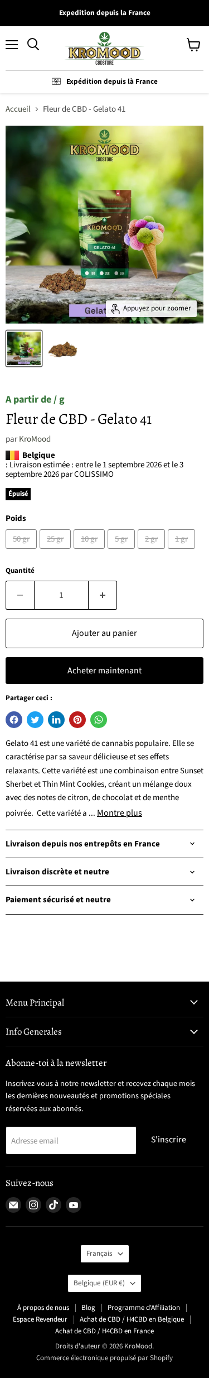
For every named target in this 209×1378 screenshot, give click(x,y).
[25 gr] (57, 552)
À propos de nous (43, 1308)
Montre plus (119, 813)
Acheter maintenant (104, 670)
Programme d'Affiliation (144, 1308)
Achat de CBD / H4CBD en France (104, 1331)
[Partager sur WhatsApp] (98, 719)
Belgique (99, 1283)
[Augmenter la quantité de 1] (103, 595)
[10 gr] (91, 552)
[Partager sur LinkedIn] (56, 719)
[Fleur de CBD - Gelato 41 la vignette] (24, 348)
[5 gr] (123, 552)
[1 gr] (183, 552)
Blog (88, 1308)
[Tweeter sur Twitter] (35, 719)
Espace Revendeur (40, 1319)
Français (99, 1253)
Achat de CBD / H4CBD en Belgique (132, 1319)
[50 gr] (23, 552)
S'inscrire (168, 1139)
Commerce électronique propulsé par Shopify (104, 1358)
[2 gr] (153, 552)
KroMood (35, 439)
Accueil (18, 109)
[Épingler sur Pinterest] (77, 719)
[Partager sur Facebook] (14, 719)
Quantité (20, 571)
